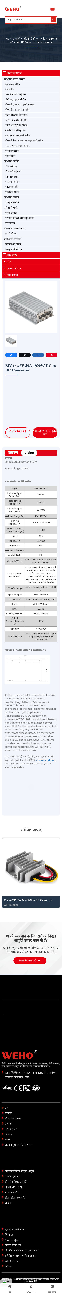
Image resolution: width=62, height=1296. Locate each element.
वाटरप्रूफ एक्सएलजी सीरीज (17, 135)
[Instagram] (36, 1276)
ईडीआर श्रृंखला (12, 176)
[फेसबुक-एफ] (26, 1276)
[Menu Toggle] (52, 9)
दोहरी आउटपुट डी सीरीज (16, 115)
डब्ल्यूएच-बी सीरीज (13, 244)
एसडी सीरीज (10, 233)
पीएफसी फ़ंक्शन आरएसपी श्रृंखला (19, 104)
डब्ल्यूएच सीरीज (12, 202)
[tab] (31, 453)
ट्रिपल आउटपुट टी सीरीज (16, 120)
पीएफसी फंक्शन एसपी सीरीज (17, 109)
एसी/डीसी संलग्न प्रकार (14, 79)
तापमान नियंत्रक (14, 268)
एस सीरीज (9, 89)
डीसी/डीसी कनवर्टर (12, 239)
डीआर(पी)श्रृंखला (13, 171)
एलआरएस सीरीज (12, 84)
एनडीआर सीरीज (12, 192)
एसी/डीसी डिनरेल (11, 161)
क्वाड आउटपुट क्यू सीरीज (16, 125)
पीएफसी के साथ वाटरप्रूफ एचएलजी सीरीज (24, 140)
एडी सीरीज (10, 223)
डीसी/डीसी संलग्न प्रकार (15, 228)
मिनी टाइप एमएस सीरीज (15, 99)
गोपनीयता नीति (31, 1268)
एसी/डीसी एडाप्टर (11, 197)
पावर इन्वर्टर (12, 255)
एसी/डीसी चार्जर (11, 207)
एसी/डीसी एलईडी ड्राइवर (15, 130)
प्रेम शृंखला (10, 156)
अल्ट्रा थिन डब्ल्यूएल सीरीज (17, 146)
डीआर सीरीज (11, 166)
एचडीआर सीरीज (12, 182)
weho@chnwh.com (45, 645)
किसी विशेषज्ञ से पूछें (27, 947)
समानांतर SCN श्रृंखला (15, 94)
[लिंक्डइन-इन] (31, 1276)
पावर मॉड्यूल (12, 275)
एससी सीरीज (11, 213)
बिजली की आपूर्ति (14, 73)
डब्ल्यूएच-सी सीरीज (13, 249)
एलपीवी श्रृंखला (12, 151)
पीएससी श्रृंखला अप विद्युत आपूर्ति (19, 218)
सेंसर (9, 261)
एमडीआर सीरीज (12, 186)
